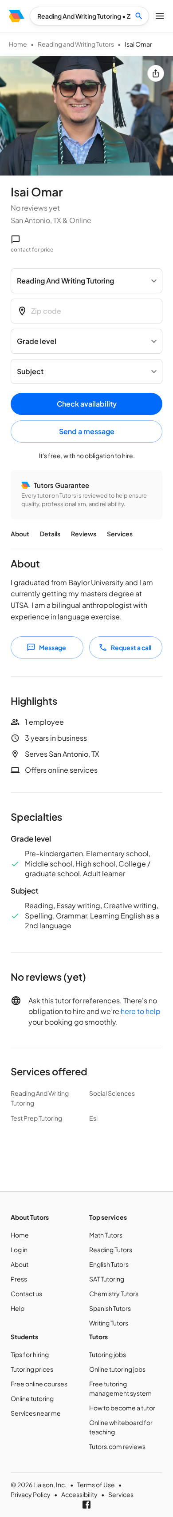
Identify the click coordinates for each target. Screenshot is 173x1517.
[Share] (155, 73)
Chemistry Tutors (113, 1293)
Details (50, 534)
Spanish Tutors (110, 1308)
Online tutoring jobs (117, 1369)
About (20, 534)
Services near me (36, 1413)
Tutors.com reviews (117, 1446)
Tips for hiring (30, 1354)
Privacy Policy (31, 1494)
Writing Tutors (108, 1323)
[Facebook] (86, 1504)
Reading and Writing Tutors (76, 44)
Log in (19, 1250)
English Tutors (109, 1264)
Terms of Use (96, 1485)
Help (17, 1308)
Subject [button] (30, 371)
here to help (141, 1011)
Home (18, 44)
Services (120, 534)
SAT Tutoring (106, 1279)
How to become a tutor (122, 1408)
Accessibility (79, 1494)
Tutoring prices (32, 1369)
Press (19, 1279)
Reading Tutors (110, 1250)
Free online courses (39, 1384)
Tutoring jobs (107, 1354)
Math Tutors (105, 1235)
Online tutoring (32, 1398)
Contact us (26, 1293)
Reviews (83, 534)
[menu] (17, 16)
